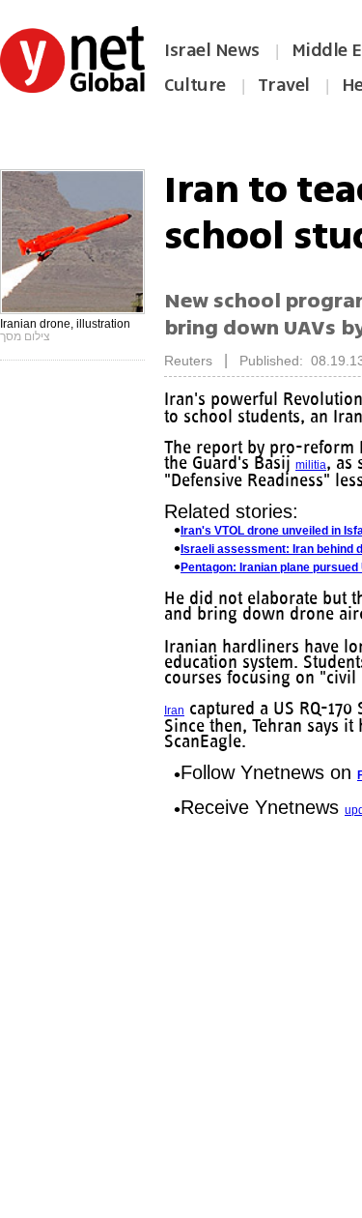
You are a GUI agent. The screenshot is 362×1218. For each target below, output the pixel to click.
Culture (195, 85)
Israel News (212, 50)
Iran (174, 710)
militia (310, 465)
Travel (284, 85)
